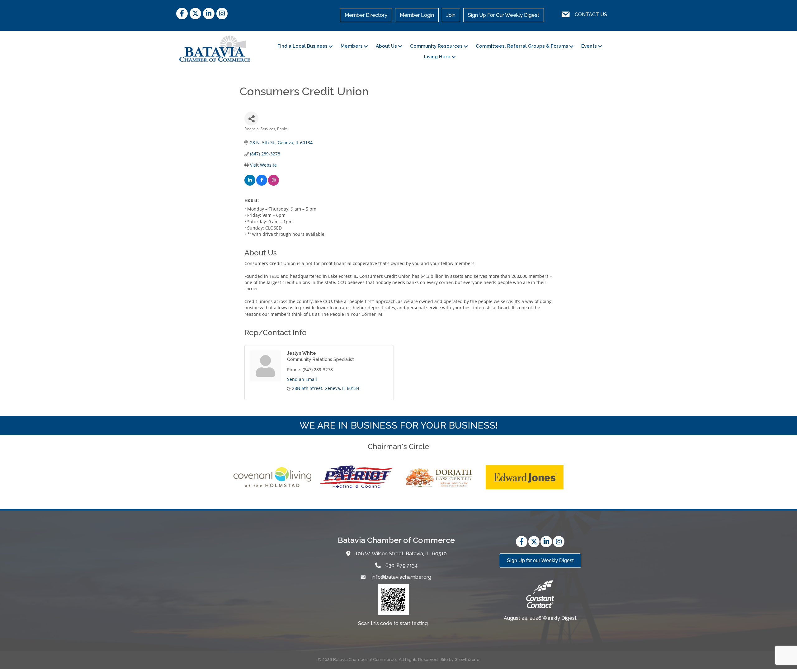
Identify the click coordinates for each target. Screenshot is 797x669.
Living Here (437, 56)
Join (450, 15)
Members (352, 46)
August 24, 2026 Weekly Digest (540, 618)
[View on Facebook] (261, 184)
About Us (386, 46)
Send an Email (302, 379)
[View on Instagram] (273, 184)
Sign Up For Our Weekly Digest (503, 15)
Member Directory (366, 15)
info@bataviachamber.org (400, 577)
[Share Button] (251, 119)
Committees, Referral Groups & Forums (522, 46)
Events (589, 46)
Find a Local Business (302, 46)
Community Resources (436, 46)
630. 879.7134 (401, 565)
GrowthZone (467, 659)
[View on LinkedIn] (249, 184)
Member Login (417, 15)
